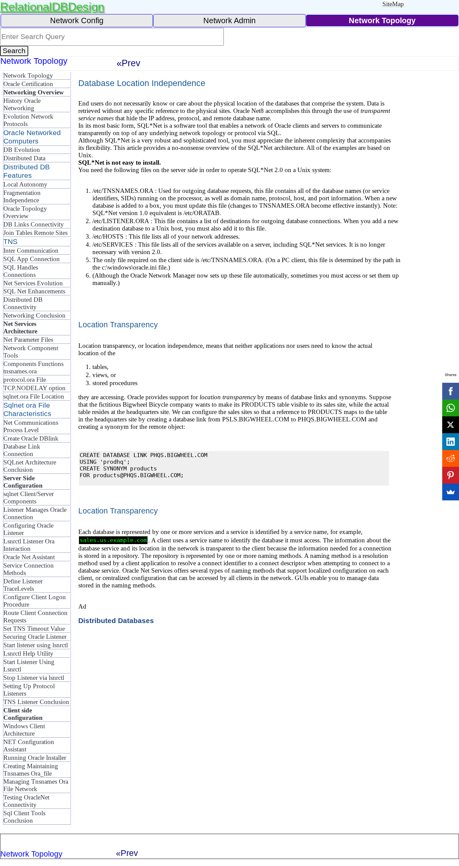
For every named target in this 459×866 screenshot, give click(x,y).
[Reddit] (450, 458)
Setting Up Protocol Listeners (29, 690)
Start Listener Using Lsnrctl (28, 665)
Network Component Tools (30, 351)
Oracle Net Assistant (29, 557)
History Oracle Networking (22, 104)
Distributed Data (24, 158)
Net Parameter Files (28, 339)
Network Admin (229, 20)
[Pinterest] (450, 475)
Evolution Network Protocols (28, 120)
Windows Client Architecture (24, 730)
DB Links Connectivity (33, 224)
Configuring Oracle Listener (28, 529)
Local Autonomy (25, 184)
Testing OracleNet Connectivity (26, 801)
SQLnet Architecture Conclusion (29, 466)
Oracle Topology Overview (25, 212)
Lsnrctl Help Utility (28, 653)
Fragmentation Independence (22, 196)
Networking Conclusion (34, 315)
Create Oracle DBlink (30, 438)
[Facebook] (450, 391)
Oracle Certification (28, 83)
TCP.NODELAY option (34, 387)
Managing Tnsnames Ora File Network (35, 785)
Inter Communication (30, 250)
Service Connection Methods (28, 569)
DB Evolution (21, 149)
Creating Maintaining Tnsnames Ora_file (30, 769)
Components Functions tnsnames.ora (33, 367)
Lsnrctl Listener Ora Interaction (28, 545)
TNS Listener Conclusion (36, 701)
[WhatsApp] (450, 408)
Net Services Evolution (33, 283)
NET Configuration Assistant (28, 745)
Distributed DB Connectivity (23, 303)
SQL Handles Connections (20, 271)
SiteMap (393, 3)
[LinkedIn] (450, 441)
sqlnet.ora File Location (33, 396)
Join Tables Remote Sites (35, 232)
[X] (450, 424)
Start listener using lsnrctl (35, 645)
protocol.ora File (24, 379)
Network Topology (28, 75)
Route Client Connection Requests (35, 616)
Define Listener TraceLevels (23, 585)
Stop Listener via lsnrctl (33, 677)
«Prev (128, 63)
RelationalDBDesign (52, 6)
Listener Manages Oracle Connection (35, 513)
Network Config (76, 20)
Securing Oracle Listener (35, 636)
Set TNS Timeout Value (34, 628)
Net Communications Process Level (30, 426)
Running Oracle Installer (34, 757)
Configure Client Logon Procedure (34, 600)
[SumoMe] (450, 492)
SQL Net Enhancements (34, 291)
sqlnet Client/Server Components (28, 497)
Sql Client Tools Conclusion (24, 817)
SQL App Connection (31, 258)
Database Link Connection (21, 450)
